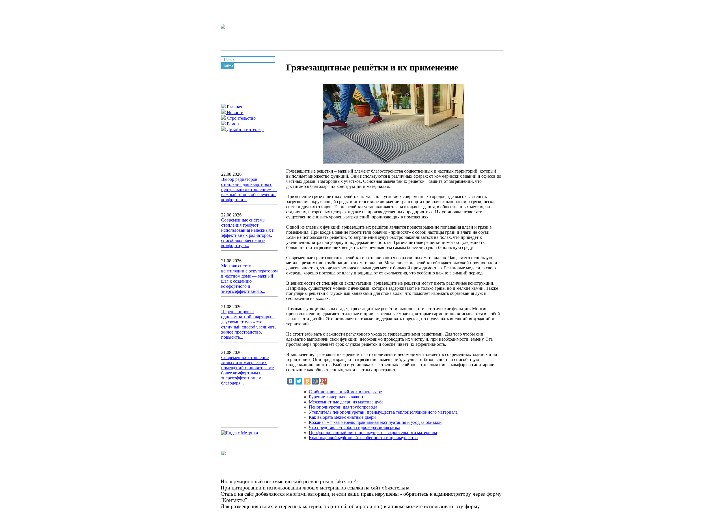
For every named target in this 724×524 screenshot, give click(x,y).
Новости (235, 112)
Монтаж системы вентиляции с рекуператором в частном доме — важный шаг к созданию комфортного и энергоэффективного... (249, 278)
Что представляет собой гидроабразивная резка (354, 427)
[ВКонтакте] (290, 381)
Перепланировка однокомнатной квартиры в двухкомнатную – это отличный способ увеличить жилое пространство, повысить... (248, 324)
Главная (234, 106)
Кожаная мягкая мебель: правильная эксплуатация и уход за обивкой (375, 422)
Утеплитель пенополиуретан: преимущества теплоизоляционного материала (383, 412)
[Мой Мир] (315, 381)
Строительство (241, 118)
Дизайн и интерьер (245, 129)
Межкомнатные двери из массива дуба (346, 402)
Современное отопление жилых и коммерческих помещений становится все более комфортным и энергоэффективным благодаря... (247, 370)
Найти (228, 66)
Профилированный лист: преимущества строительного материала (373, 432)
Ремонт (233, 123)
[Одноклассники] (307, 381)
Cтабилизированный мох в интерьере (345, 391)
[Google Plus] (323, 381)
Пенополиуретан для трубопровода (343, 407)
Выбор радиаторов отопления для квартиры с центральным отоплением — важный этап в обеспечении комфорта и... (249, 189)
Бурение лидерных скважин (336, 396)
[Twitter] (299, 381)
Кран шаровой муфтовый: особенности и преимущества (363, 437)
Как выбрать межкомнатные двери (342, 417)
